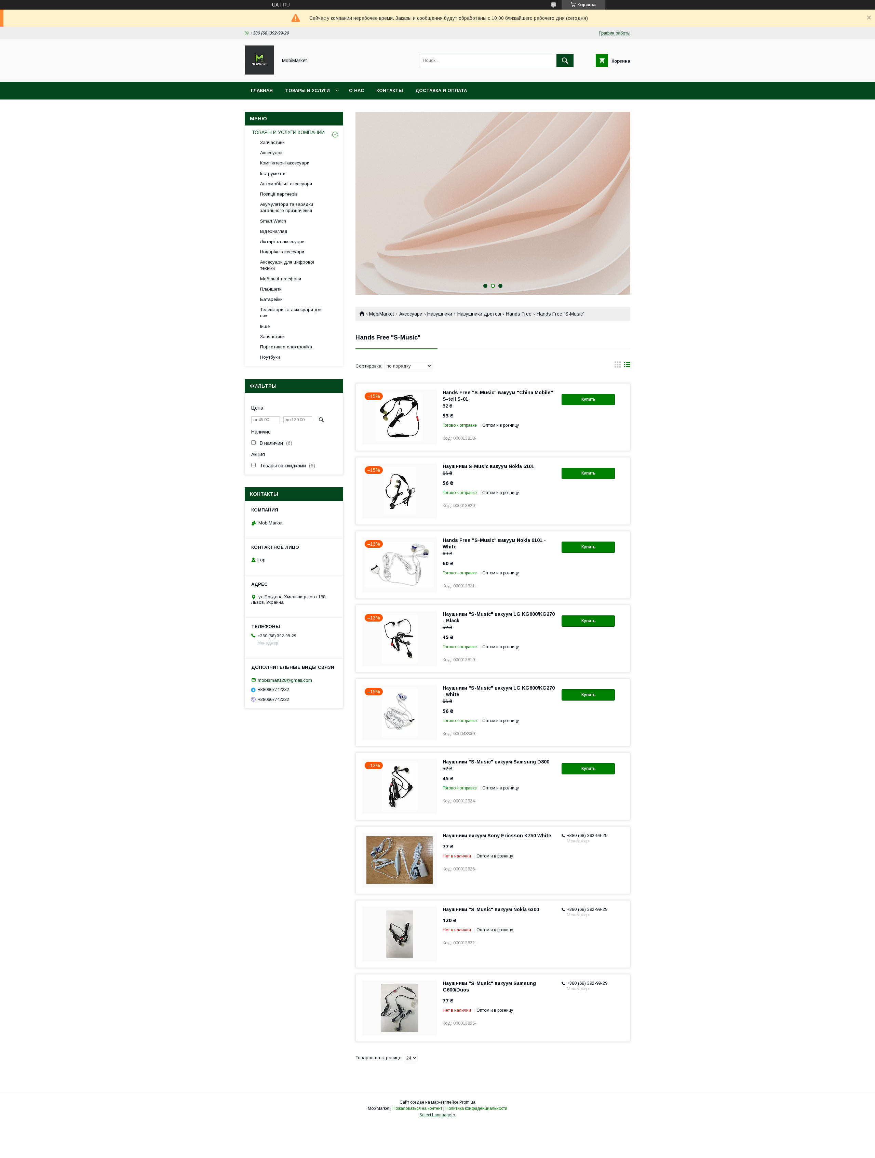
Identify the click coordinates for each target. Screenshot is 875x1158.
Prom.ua (467, 1102)
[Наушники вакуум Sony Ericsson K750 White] (399, 860)
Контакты (389, 90)
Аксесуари (410, 314)
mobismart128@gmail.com (285, 679)
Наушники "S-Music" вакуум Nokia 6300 (491, 909)
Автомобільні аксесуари (286, 183)
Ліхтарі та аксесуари (282, 241)
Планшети (271, 289)
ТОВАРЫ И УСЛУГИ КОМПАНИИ (288, 132)
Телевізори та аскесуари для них (291, 312)
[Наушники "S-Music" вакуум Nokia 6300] (399, 934)
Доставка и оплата (441, 90)
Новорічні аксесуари (282, 251)
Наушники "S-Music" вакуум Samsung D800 (496, 761)
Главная (262, 90)
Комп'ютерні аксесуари (284, 162)
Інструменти (272, 173)
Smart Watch (273, 221)
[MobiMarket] (259, 73)
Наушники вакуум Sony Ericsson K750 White (497, 835)
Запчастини (272, 142)
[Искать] (565, 60)
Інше (265, 326)
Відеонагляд (273, 231)
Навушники (439, 314)
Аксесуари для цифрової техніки (287, 265)
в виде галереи (618, 366)
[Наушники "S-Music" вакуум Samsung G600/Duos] (399, 1008)
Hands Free (518, 314)
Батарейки (271, 299)
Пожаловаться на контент (417, 1108)
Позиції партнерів (279, 194)
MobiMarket (381, 314)
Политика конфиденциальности (476, 1108)
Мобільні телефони (280, 278)
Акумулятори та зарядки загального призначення (286, 207)
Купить (588, 399)
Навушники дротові (479, 314)
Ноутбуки (270, 357)
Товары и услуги (307, 90)
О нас (356, 90)
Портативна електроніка (286, 346)
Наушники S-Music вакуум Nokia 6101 (488, 466)
